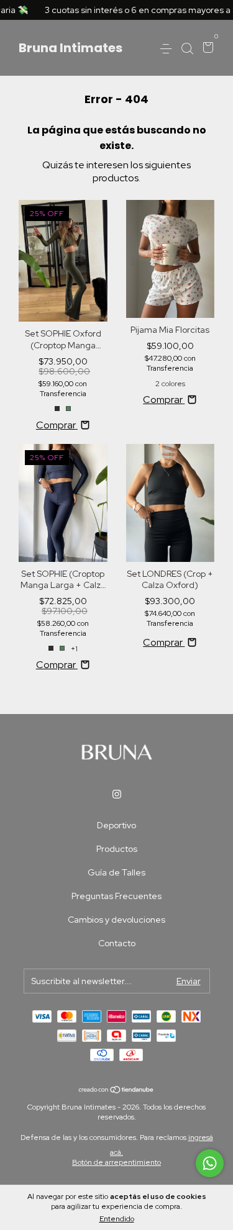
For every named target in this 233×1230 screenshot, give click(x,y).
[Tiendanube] (116, 1090)
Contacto (116, 943)
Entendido (116, 1219)
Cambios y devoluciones (116, 919)
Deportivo (116, 825)
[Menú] (168, 48)
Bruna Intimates (70, 48)
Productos (116, 848)
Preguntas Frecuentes (116, 896)
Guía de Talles (116, 872)
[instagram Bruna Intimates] (117, 794)
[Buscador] (187, 48)
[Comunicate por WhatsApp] (210, 1163)
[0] (206, 48)
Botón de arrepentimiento (116, 1162)
